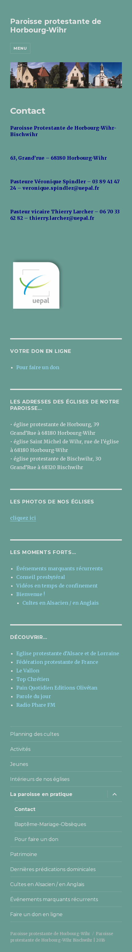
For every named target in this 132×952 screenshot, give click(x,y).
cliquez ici (23, 518)
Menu (20, 48)
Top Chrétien (32, 679)
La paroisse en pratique (41, 794)
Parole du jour (33, 696)
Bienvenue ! (30, 594)
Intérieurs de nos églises (39, 779)
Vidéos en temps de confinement (57, 586)
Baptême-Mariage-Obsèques (50, 824)
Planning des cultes (34, 734)
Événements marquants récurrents (59, 568)
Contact (24, 809)
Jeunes (19, 764)
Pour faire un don (37, 367)
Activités (20, 749)
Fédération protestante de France (57, 662)
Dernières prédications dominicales (52, 869)
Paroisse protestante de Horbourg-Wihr (55, 25)
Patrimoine (23, 854)
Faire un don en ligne (36, 914)
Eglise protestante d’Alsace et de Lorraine (67, 653)
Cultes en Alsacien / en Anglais (60, 603)
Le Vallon (27, 670)
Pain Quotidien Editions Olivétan (56, 688)
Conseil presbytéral (40, 577)
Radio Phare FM (35, 705)
